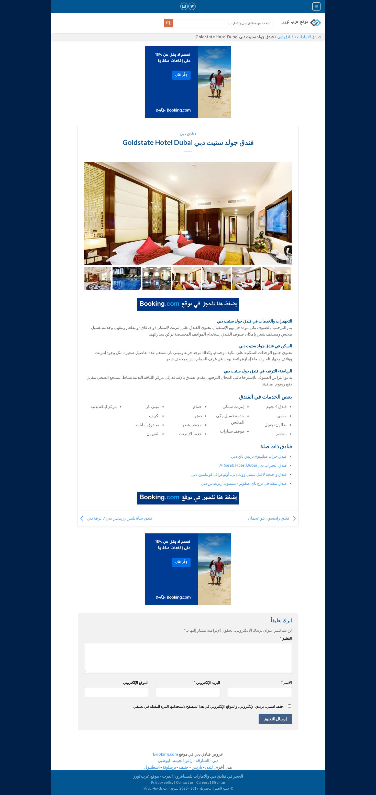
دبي (215, 760)
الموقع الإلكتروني (135, 682)
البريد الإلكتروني (207, 682)
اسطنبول (152, 767)
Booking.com (165, 753)
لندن (209, 767)
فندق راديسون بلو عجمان (269, 518)
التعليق (286, 638)
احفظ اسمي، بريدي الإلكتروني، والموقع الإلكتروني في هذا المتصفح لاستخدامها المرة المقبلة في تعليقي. (208, 706)
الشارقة (202, 760)
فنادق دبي (285, 36)
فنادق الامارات (309, 36)
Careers (202, 782)
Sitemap (218, 782)
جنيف (184, 767)
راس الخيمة (183, 760)
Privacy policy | (163, 782)
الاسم (286, 682)
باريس (197, 767)
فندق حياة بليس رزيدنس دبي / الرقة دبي (119, 518)
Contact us (185, 782)
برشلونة (169, 767)
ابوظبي (164, 760)
